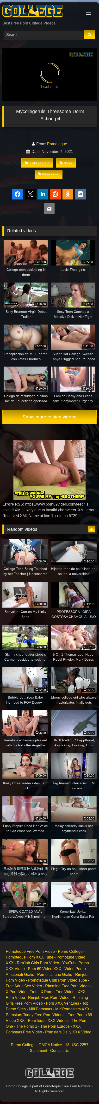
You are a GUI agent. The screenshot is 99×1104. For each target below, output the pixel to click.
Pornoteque (57, 144)
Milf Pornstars (40, 1009)
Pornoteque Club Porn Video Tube (57, 980)
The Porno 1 (26, 1026)
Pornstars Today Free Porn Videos (35, 1015)
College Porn (40, 163)
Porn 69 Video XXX (44, 969)
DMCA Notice (50, 1045)
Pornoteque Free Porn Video (30, 951)
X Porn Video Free (21, 992)
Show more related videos (49, 416)
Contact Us (59, 1051)
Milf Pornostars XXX (72, 1009)
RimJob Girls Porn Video (38, 963)
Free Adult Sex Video (24, 986)
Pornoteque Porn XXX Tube (29, 957)
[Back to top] (84, 1089)
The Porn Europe (55, 1026)
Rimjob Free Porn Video (48, 997)
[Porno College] (40, 12)
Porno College (70, 951)
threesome (50, 174)
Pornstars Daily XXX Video (68, 1032)
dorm (68, 163)
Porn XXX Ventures (62, 1003)
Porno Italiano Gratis (54, 974)
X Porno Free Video (57, 992)
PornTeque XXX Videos (48, 1021)
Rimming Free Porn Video (67, 986)
